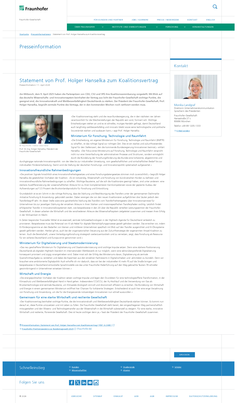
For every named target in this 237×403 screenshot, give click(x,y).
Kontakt (192, 20)
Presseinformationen (41, 34)
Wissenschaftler (79, 370)
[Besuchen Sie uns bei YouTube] (90, 382)
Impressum (172, 396)
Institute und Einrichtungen (129, 27)
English (210, 20)
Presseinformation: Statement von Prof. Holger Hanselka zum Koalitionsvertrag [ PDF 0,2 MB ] (67, 325)
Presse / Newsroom (168, 20)
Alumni (126, 370)
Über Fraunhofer (85, 27)
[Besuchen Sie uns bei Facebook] (71, 382)
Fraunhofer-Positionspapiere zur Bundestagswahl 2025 (48, 329)
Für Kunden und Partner (108, 20)
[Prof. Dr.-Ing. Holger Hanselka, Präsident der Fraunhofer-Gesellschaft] (39, 129)
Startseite (24, 34)
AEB (136, 396)
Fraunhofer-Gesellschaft (29, 20)
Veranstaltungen (203, 27)
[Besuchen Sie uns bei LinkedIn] (83, 382)
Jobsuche (76, 396)
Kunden (75, 367)
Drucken (184, 355)
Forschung (172, 27)
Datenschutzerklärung (203, 396)
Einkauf (118, 396)
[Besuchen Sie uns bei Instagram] (96, 382)
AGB (152, 396)
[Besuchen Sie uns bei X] (77, 382)
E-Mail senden (183, 131)
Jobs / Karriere (140, 20)
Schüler (178, 367)
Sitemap (97, 396)
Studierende (129, 367)
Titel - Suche (214, 6)
